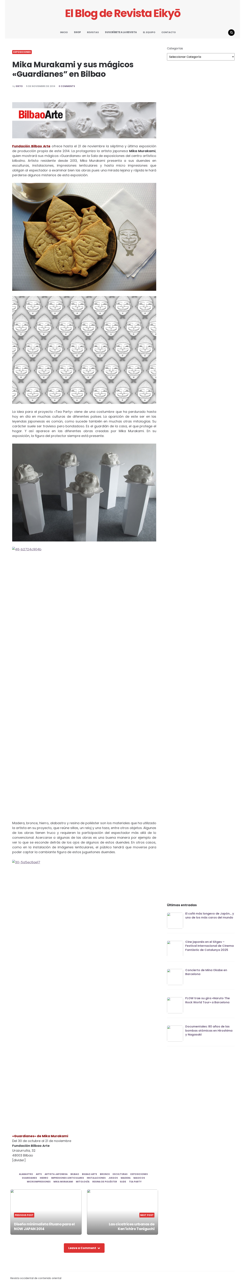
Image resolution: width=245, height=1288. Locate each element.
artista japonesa (56, 1174)
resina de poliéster (104, 1181)
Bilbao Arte (89, 1174)
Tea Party (135, 1181)
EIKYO (19, 86)
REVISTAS (93, 32)
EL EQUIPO (149, 32)
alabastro (26, 1174)
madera (126, 1178)
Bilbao (74, 1174)
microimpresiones (39, 1181)
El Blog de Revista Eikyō (122, 13)
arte (39, 1174)
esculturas (120, 1174)
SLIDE (123, 1181)
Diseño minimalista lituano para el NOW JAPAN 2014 (44, 1226)
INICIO (64, 32)
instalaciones (96, 1178)
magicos (139, 1178)
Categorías (175, 48)
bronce (105, 1174)
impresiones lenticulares (67, 1178)
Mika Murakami (63, 1181)
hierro (44, 1178)
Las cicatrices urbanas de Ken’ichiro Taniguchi (132, 1226)
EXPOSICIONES (22, 52)
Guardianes (29, 1178)
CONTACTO (168, 32)
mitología (82, 1181)
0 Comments (67, 86)
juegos (113, 1178)
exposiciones (139, 1174)
